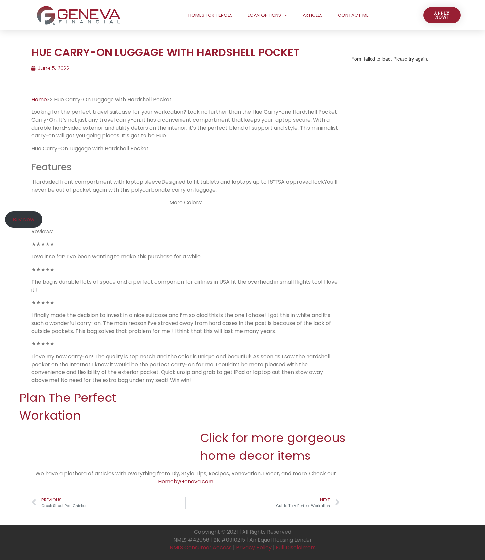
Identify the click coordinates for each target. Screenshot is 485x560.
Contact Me (353, 15)
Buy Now (23, 219)
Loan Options (264, 15)
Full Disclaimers (296, 547)
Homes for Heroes (210, 15)
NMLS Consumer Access (201, 547)
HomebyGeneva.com (185, 481)
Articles (313, 15)
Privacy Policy (254, 547)
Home (39, 99)
